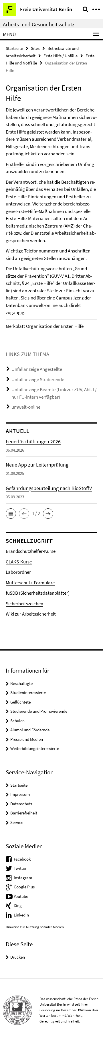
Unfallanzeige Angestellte (36, 369)
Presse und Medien (26, 739)
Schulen (17, 720)
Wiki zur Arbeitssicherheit (31, 614)
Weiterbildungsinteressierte (34, 748)
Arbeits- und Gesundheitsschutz (38, 24)
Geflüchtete (20, 702)
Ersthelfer (15, 164)
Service (16, 822)
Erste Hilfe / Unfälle (60, 55)
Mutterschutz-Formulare (30, 582)
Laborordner (18, 572)
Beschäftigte (21, 683)
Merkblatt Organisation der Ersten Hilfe (45, 326)
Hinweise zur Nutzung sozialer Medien (35, 927)
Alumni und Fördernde (29, 729)
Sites (35, 48)
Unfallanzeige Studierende (37, 379)
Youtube (21, 896)
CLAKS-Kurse (19, 562)
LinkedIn (21, 915)
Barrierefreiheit (23, 813)
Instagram (23, 877)
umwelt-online (43, 305)
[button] (11, 513)
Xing (18, 905)
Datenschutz (21, 803)
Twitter (20, 868)
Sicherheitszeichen (24, 603)
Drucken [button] (17, 957)
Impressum (20, 794)
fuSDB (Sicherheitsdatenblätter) (38, 593)
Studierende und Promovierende (38, 711)
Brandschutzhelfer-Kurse (31, 551)
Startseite (14, 48)
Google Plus (24, 887)
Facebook (22, 859)
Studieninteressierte (28, 692)
